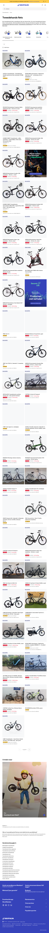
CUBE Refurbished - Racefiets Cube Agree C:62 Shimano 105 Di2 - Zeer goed (13, 613)
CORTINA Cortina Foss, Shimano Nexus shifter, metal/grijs (12, 708)
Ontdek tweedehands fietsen (35, 173)
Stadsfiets (28, 37)
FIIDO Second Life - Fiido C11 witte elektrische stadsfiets (33, 519)
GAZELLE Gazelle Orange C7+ (10, 488)
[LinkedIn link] (11, 905)
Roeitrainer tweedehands (7, 857)
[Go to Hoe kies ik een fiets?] (44, 815)
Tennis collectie (5, 878)
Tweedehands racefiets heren (8, 876)
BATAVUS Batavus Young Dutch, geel (34, 333)
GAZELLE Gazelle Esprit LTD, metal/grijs (34, 488)
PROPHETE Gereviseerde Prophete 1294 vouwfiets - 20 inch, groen (34, 458)
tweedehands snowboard (7, 864)
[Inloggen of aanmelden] (42, 5)
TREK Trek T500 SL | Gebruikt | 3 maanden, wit (13, 364)
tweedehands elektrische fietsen (10, 24)
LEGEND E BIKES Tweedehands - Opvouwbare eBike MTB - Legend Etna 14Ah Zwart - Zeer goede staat (13, 206)
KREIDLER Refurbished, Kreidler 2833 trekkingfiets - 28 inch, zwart (34, 205)
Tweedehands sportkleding (8, 875)
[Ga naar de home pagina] (23, 5)
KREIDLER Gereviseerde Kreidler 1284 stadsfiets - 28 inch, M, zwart (34, 139)
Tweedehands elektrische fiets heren (10, 871)
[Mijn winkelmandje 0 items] (45, 5)
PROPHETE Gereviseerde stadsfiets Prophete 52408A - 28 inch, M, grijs (33, 108)
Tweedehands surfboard (7, 866)
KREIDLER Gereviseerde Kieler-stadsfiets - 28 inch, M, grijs (13, 271)
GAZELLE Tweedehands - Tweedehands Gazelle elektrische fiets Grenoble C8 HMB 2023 (13, 75)
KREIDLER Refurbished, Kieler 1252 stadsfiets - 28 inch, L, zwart (33, 551)
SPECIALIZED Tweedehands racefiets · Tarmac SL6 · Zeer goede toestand (12, 395)
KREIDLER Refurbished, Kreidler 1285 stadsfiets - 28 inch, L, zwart (11, 174)
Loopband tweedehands (7, 847)
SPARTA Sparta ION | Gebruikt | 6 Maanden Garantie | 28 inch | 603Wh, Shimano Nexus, (13, 520)
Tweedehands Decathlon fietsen (7, 38)
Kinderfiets (38, 37)
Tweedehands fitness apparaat (9, 849)
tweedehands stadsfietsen (25, 24)
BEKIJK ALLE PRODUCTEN (35, 303)
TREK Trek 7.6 (6, 333)
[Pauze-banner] (44, 1)
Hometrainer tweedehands (8, 852)
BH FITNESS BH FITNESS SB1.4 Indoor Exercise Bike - (34, 271)
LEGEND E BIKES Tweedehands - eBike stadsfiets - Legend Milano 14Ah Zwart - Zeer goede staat (12, 140)
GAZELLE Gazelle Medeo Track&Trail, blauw (35, 675)
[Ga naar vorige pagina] (19, 749)
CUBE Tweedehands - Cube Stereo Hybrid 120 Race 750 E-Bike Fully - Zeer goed (13, 739)
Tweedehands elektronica (8, 856)
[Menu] (3, 5)
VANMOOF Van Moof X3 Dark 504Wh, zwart (35, 583)
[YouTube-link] (6, 905)
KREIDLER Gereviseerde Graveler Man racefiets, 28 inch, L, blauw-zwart (34, 364)
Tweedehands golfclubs (7, 868)
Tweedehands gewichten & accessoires (11, 869)
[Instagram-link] (9, 905)
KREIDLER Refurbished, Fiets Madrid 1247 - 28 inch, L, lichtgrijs (13, 303)
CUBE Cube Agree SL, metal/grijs (11, 426)
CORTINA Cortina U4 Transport (32, 394)
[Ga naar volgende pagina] (29, 749)
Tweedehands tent (6, 854)
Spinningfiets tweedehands (8, 845)
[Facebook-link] (3, 905)
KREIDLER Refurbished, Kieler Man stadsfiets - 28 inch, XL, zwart (33, 240)
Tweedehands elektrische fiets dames (10, 873)
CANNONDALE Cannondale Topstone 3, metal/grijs (34, 613)
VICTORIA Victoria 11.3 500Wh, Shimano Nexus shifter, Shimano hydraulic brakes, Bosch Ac (13, 677)
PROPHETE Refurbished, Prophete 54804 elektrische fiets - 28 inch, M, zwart (13, 108)
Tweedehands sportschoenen (8, 850)
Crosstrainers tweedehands (8, 861)
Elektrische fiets (17, 37)
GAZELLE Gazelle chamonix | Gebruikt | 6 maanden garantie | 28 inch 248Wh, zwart (35, 427)
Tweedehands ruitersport (7, 859)
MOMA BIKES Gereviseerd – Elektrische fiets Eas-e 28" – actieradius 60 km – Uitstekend (34, 75)
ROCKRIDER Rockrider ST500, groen (34, 708)
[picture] (13, 61)
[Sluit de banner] (46, 1)
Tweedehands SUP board (7, 863)
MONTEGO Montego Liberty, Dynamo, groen (12, 458)
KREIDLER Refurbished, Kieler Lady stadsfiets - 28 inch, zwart (11, 240)
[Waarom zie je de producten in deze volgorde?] (3, 47)
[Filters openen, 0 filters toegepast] (4, 44)
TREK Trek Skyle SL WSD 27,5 (10, 583)
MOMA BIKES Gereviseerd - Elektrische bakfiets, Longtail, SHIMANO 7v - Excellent (35, 644)
